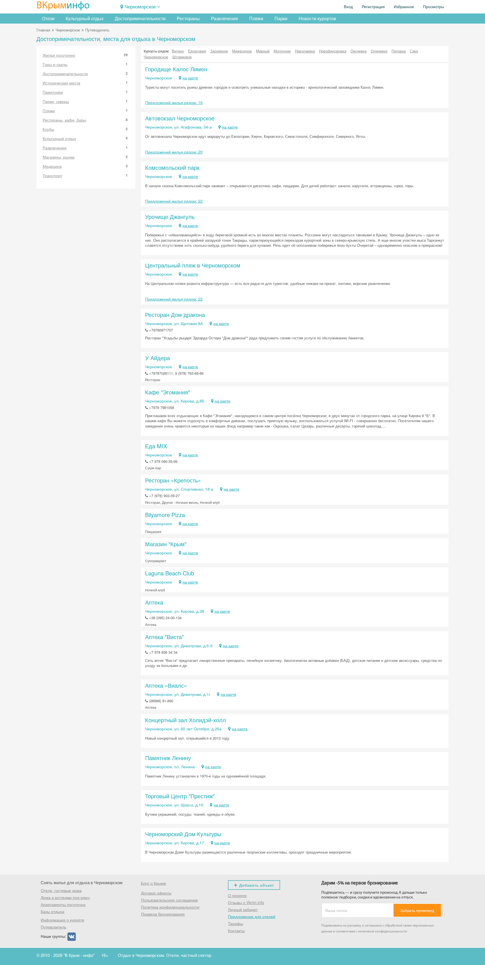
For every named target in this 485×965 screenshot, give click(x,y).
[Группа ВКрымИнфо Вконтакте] (71, 936)
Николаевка (305, 51)
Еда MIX (156, 446)
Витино (178, 51)
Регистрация (373, 6)
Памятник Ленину (168, 758)
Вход (348, 6)
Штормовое (182, 57)
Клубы (85, 129)
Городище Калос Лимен (176, 69)
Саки (414, 51)
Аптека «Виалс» (166, 685)
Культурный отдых (85, 18)
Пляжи (256, 18)
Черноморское (140, 6)
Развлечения (224, 18)
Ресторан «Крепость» (173, 480)
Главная (43, 30)
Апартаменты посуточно (63, 904)
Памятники (85, 92)
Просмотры (433, 6)
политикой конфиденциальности (382, 931)
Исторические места (85, 83)
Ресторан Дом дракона (175, 314)
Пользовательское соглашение (169, 900)
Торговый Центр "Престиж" (180, 796)
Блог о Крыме (153, 883)
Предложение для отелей (251, 916)
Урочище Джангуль (170, 216)
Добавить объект (256, 885)
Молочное (282, 51)
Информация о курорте (62, 920)
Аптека (154, 602)
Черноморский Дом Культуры (183, 834)
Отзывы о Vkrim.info (246, 902)
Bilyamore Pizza (165, 515)
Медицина (85, 166)
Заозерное (219, 51)
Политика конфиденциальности (170, 907)
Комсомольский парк (172, 167)
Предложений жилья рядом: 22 (174, 201)
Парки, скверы (85, 101)
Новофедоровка (332, 51)
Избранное (404, 6)
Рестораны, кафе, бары (85, 120)
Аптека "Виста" (164, 637)
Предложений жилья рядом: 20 (174, 152)
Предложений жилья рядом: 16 (174, 102)
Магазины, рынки (85, 157)
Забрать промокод (417, 910)
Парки (280, 18)
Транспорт (85, 175)
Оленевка (379, 51)
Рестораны (188, 18)
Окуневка (359, 51)
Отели (48, 18)
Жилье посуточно (85, 55)
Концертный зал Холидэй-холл (185, 720)
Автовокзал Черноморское (179, 118)
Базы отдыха (52, 911)
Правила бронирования (163, 914)
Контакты (236, 930)
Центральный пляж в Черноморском (192, 265)
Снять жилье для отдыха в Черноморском (81, 882)
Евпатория (197, 51)
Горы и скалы (85, 64)
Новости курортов (317, 18)
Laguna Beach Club (169, 573)
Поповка (399, 51)
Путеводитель (53, 927)
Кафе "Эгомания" (167, 392)
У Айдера (157, 358)
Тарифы (235, 923)
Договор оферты (156, 893)
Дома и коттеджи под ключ (65, 897)
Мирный (262, 51)
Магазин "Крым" (166, 544)
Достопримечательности (140, 18)
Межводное (242, 51)
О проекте (237, 895)
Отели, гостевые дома (61, 890)
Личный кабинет (243, 909)
